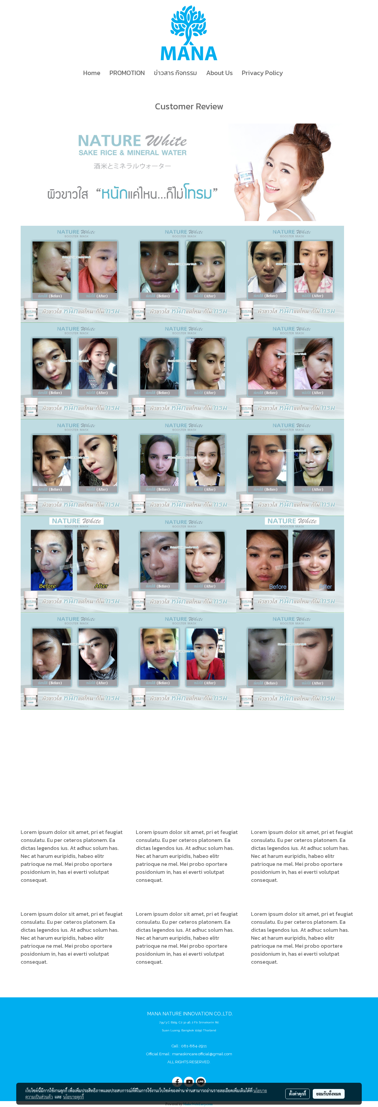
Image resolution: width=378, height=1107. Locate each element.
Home (91, 73)
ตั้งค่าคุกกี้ (297, 1093)
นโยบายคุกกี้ (73, 1096)
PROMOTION (127, 73)
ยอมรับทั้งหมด (328, 1093)
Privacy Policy (262, 73)
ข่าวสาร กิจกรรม (175, 73)
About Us (219, 73)
